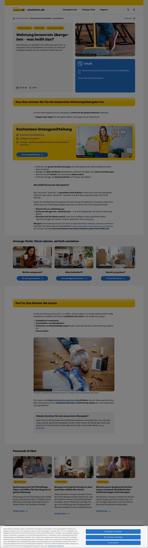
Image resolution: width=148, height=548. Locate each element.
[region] (74, 537)
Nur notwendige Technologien (113, 537)
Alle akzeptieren (113, 542)
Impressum (60, 546)
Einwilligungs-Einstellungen (113, 531)
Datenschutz (52, 546)
